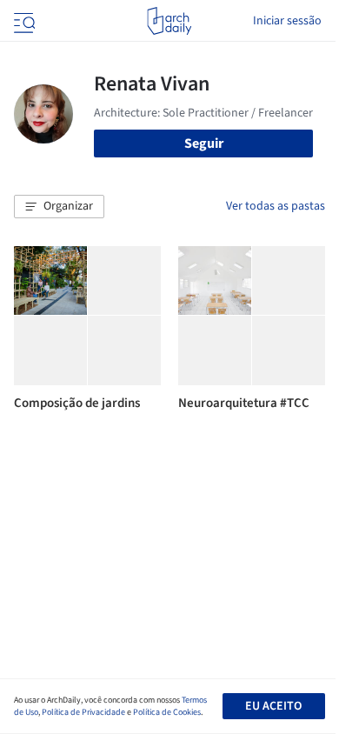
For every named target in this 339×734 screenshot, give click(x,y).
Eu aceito (273, 706)
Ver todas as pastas (275, 206)
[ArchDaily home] (169, 21)
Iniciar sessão (287, 21)
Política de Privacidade (83, 712)
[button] (59, 207)
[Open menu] (22, 21)
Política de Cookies (167, 712)
